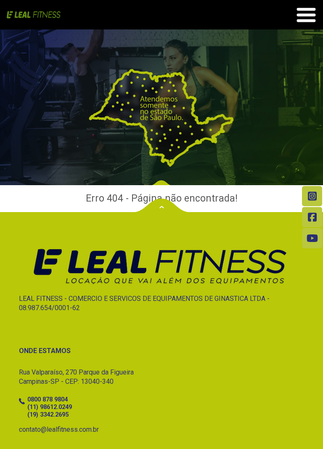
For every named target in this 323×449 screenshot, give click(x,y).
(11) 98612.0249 (49, 407)
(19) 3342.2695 (48, 414)
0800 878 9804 (47, 399)
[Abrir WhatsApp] (302, 428)
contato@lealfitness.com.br (59, 429)
